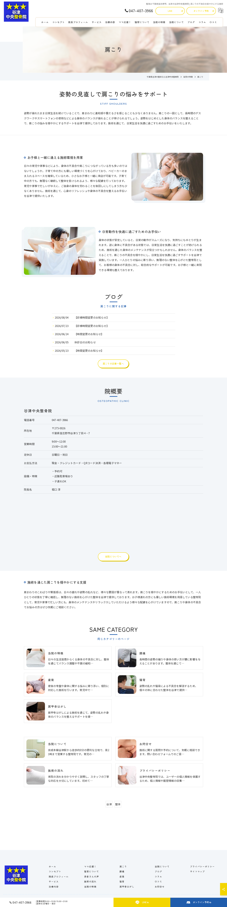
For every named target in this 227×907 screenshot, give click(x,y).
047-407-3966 (60, 420)
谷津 (109, 804)
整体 (117, 804)
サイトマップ (197, 871)
